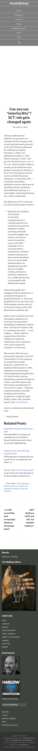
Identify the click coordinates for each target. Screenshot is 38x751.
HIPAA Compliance (8, 634)
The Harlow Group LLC (10, 725)
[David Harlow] (11, 674)
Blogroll (5, 647)
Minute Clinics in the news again (19, 470)
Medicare (16, 489)
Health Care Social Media (10, 637)
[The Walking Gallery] (19, 610)
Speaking (5, 640)
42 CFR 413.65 (22, 402)
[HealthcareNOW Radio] (11, 697)
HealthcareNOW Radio (10, 699)
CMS (18, 483)
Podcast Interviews (8, 630)
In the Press (6, 643)
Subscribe (5, 712)
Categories (6, 624)
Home (4, 620)
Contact (5, 715)
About (4, 722)
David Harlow (24, 745)
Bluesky (15, 557)
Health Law (23, 486)
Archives (5, 627)
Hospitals (8, 489)
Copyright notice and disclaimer (22, 740)
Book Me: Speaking (9, 718)
